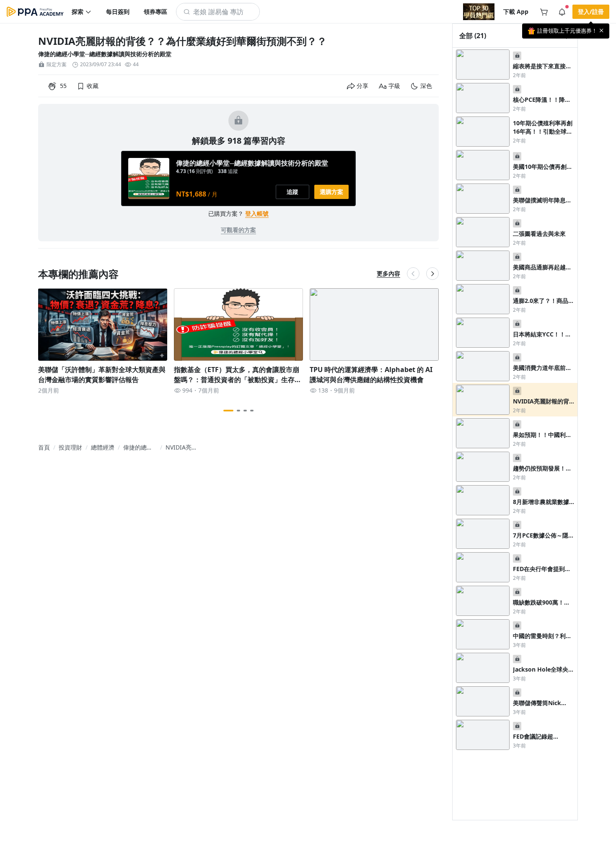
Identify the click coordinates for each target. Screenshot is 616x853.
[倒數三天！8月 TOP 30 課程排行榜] (478, 11)
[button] (81, 12)
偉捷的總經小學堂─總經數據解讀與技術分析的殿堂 (104, 54)
